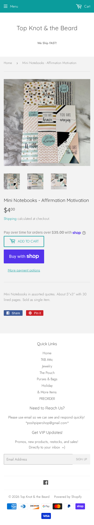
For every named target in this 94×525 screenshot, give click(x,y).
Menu (14, 6)
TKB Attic (47, 359)
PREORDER (47, 398)
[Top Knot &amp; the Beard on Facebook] (45, 483)
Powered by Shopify (68, 496)
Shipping (10, 218)
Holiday (47, 385)
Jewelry (47, 366)
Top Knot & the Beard (47, 28)
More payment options (24, 270)
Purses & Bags (47, 378)
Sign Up (81, 459)
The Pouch (47, 372)
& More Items (47, 392)
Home (8, 62)
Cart (86, 6)
